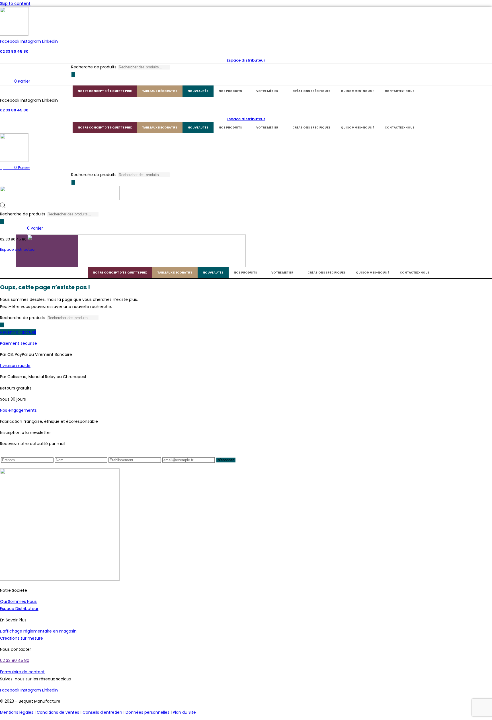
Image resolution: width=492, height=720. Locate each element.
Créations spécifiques (311, 91)
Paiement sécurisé (18, 343)
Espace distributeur (246, 60)
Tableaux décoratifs (159, 91)
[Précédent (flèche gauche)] (10, 360)
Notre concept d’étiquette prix (105, 91)
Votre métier (267, 91)
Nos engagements (18, 410)
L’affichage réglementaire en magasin (38, 631)
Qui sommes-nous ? (357, 91)
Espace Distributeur (19, 608)
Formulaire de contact (22, 672)
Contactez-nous (400, 91)
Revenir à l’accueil (18, 332)
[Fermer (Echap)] (485, 6)
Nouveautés (198, 91)
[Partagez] (473, 6)
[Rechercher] (73, 74)
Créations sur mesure (21, 638)
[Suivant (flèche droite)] (482, 360)
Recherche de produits (93, 67)
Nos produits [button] (230, 91)
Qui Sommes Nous (18, 601)
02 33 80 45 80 (14, 51)
